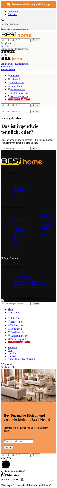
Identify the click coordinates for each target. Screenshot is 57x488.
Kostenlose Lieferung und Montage (31, 4)
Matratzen (47, 214)
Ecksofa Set (20, 233)
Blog (16, 193)
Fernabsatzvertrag (23, 279)
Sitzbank (46, 225)
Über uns (18, 188)
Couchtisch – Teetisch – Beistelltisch (20, 228)
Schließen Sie (8, 367)
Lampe (17, 248)
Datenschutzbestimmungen (27, 281)
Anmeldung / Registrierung (21, 359)
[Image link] (21, 163)
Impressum (19, 190)
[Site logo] (16, 37)
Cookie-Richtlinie (23, 276)
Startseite (18, 185)
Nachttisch (47, 217)
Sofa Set (46, 228)
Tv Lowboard (47, 233)
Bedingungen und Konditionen (29, 287)
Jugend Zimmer (18, 243)
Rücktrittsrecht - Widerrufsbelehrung (32, 284)
